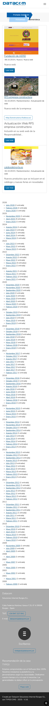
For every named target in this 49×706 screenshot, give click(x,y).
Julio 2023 (10, 243)
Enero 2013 (11, 477)
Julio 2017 (10, 361)
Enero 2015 (11, 416)
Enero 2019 (11, 323)
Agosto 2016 (11, 386)
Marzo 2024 (11, 238)
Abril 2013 (10, 469)
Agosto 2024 (11, 227)
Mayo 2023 (10, 246)
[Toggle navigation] (45, 4)
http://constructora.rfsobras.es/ (18, 117)
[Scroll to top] (44, 701)
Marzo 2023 (11, 249)
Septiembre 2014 (13, 430)
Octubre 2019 (12, 312)
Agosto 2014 (11, 433)
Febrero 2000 (11, 584)
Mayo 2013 (10, 466)
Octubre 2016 (12, 381)
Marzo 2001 (11, 578)
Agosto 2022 (11, 257)
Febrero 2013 (11, 474)
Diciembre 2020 (12, 285)
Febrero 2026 (11, 208)
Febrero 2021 (11, 276)
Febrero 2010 (11, 537)
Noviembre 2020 (13, 287)
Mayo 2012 (10, 493)
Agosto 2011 (11, 513)
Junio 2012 (10, 491)
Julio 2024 (10, 230)
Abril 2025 (10, 219)
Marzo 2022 (11, 263)
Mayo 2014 (10, 441)
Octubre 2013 (12, 455)
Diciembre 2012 (12, 482)
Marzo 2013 (11, 471)
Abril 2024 (10, 235)
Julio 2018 (10, 337)
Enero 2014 (11, 447)
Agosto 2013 (11, 460)
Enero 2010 (11, 540)
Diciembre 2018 (12, 329)
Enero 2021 (11, 279)
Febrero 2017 (11, 372)
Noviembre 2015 (13, 408)
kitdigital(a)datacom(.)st (24, 650)
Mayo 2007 (10, 562)
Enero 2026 (11, 210)
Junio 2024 (10, 232)
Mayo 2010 (10, 529)
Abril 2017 (10, 370)
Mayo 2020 (10, 298)
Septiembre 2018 (13, 334)
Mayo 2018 (10, 342)
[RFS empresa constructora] (21, 86)
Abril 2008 (10, 556)
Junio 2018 (10, 340)
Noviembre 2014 (13, 425)
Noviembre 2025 (13, 216)
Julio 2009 (10, 548)
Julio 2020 (10, 293)
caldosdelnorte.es (13, 167)
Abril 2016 (10, 397)
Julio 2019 (10, 318)
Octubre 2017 (12, 356)
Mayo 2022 (10, 260)
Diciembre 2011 (12, 504)
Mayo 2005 (10, 567)
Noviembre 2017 (13, 353)
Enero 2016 (11, 403)
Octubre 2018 (12, 331)
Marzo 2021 (11, 274)
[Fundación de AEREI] (21, 40)
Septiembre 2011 (13, 510)
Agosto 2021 (11, 271)
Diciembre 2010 (12, 526)
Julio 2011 (10, 515)
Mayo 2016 (10, 394)
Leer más (9, 70)
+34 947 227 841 (16, 613)
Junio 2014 (10, 438)
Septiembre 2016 (13, 383)
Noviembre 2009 (13, 545)
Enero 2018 (11, 348)
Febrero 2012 (11, 499)
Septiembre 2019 (13, 315)
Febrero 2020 (11, 307)
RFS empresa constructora (18, 97)
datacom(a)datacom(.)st (19, 619)
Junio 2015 (10, 411)
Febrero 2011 (11, 521)
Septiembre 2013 (13, 458)
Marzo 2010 (11, 534)
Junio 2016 (10, 392)
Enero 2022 (11, 265)
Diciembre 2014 (12, 422)
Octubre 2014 (12, 427)
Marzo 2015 (11, 414)
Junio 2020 (10, 296)
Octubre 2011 (12, 507)
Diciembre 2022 (12, 254)
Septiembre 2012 (13, 488)
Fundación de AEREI (15, 56)
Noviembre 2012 (13, 485)
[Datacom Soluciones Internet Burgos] (14, 4)
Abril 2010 (10, 532)
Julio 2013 (10, 463)
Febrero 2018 (11, 345)
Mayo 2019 (10, 320)
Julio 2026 (10, 205)
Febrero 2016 (11, 400)
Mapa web (24, 687)
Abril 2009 (10, 551)
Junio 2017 (10, 364)
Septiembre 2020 (13, 290)
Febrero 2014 (11, 444)
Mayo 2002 (10, 573)
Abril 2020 (10, 301)
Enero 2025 (11, 221)
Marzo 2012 (11, 496)
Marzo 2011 (11, 518)
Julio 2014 (10, 436)
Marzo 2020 (11, 304)
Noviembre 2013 (13, 452)
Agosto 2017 (11, 359)
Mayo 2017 (10, 367)
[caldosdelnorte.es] (21, 156)
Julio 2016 (10, 389)
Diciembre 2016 (12, 378)
